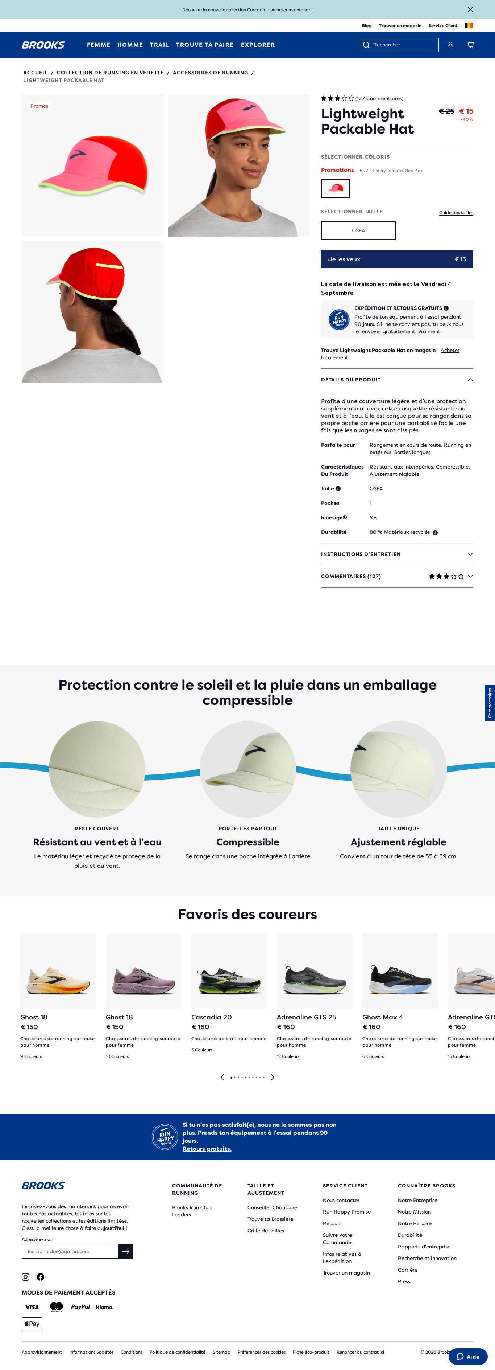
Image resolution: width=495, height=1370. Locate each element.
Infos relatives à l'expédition (342, 1257)
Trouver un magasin (400, 25)
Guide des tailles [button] (456, 212)
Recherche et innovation (427, 1258)
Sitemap (221, 1352)
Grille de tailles (266, 1231)
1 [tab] (231, 1078)
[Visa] (32, 1307)
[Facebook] (40, 1277)
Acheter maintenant (292, 9)
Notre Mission (414, 1212)
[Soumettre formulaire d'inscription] (125, 1251)
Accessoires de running (210, 72)
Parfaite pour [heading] (338, 445)
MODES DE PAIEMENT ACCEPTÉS (68, 1292)
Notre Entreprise (417, 1200)
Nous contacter (341, 1200)
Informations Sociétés (91, 1352)
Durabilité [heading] (334, 532)
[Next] (273, 1077)
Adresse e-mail (37, 1239)
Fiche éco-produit (311, 1352)
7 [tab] (252, 1078)
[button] (93, 165)
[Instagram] (25, 1277)
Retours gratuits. (207, 1148)
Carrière (407, 1270)
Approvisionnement (42, 1352)
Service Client (443, 25)
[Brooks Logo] (78, 1187)
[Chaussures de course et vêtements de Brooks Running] (43, 45)
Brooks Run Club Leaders (192, 1211)
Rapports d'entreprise (424, 1247)
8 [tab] (256, 1078)
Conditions (131, 1352)
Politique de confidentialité (177, 1352)
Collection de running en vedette (110, 72)
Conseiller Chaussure (272, 1207)
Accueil (35, 72)
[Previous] (222, 1077)
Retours (332, 1223)
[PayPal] (80, 1307)
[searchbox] (402, 45)
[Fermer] (470, 9)
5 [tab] (245, 1078)
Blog (367, 25)
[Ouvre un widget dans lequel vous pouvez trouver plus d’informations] (468, 1357)
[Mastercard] (56, 1307)
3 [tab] (238, 1078)
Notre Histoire (415, 1223)
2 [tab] (234, 1078)
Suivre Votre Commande (337, 1238)
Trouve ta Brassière (270, 1219)
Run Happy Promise (347, 1212)
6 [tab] (249, 1078)
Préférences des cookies (262, 1352)
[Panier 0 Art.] (470, 45)
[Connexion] (450, 45)
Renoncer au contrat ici (360, 1352)
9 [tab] (260, 1078)
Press (404, 1281)
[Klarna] (104, 1307)
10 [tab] (263, 1078)
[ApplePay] (32, 1323)
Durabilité (410, 1235)
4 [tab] (241, 1078)
